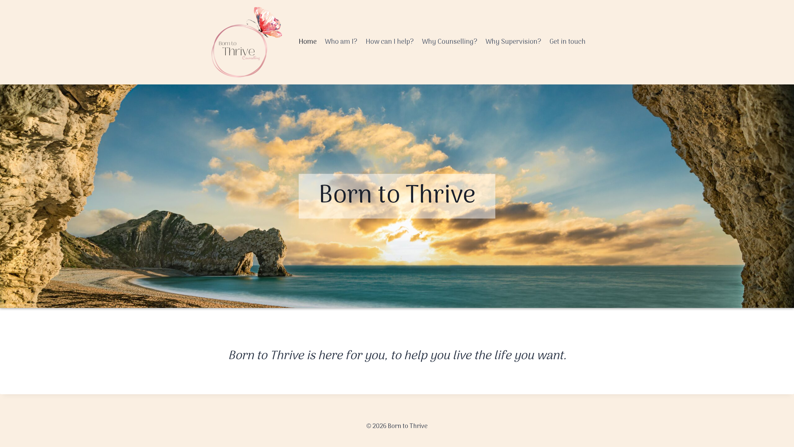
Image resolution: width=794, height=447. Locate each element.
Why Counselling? (449, 41)
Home (308, 41)
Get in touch (568, 41)
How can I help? (390, 41)
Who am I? (341, 41)
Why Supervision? (513, 41)
